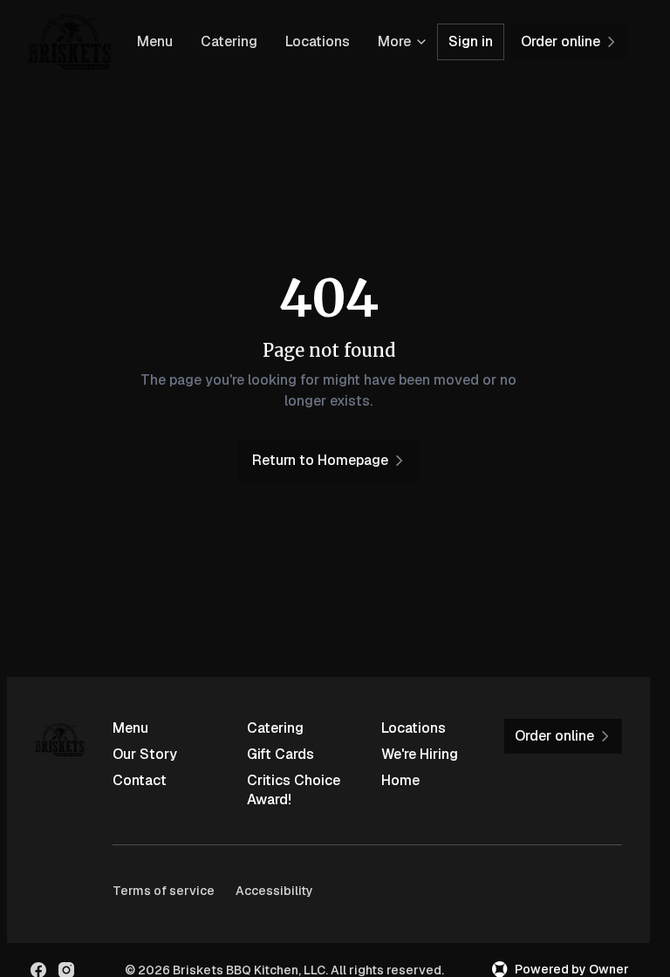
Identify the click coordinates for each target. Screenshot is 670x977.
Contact (140, 780)
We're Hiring (419, 754)
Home (400, 780)
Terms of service (164, 890)
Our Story (145, 754)
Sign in (470, 41)
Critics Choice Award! (293, 790)
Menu (155, 41)
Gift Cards (280, 754)
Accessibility (274, 890)
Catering (229, 41)
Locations (317, 41)
